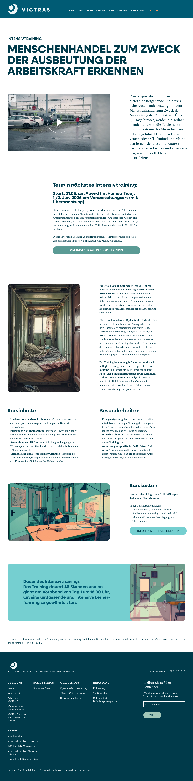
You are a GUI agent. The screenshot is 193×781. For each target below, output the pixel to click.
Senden (152, 715)
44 (174, 671)
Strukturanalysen (101, 693)
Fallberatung (99, 688)
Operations (118, 10)
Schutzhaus (96, 10)
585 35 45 (180, 671)
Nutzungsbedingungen (51, 770)
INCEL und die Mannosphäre (22, 746)
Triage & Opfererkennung (72, 693)
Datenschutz (70, 770)
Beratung (138, 10)
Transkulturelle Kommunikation (23, 759)
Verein (11, 688)
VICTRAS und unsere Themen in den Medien (17, 717)
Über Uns (76, 10)
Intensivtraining (15, 736)
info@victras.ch (160, 639)
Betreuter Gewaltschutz (71, 698)
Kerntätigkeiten (15, 693)
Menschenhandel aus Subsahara (23, 741)
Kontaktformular (130, 639)
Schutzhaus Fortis (41, 688)
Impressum (84, 770)
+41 (170, 671)
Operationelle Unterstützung (73, 688)
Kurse (154, 10)
